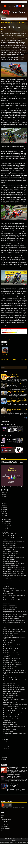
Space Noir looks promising (10, 675)
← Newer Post (4, 359)
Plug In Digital (4, 24)
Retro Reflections (5, 826)
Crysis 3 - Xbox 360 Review (10, 597)
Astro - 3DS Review (8, 697)
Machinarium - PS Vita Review (10, 640)
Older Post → (24, 359)
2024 (3, 496)
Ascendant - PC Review (9, 609)
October (6, 523)
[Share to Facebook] (6, 342)
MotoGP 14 (15, 22)
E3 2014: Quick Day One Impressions (12, 662)
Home (2, 22)
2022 (3, 501)
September (6, 525)
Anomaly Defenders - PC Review (11, 583)
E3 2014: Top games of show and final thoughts (14, 631)
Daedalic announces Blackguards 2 (11, 618)
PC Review (22, 22)
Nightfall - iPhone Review (9, 737)
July (5, 530)
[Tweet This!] (6, 339)
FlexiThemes (6, 842)
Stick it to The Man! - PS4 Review (11, 710)
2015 (3, 515)
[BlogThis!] (4, 342)
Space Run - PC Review (9, 635)
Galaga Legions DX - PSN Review (11, 685)
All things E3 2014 (7, 642)
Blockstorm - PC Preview (9, 660)
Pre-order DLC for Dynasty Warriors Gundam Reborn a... (14, 585)
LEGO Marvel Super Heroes (10, 666)
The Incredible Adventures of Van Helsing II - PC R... (14, 727)
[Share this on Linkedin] (9, 339)
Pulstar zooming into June (9, 722)
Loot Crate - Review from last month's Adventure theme (15, 700)
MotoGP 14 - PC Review (10, 27)
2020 (3, 505)
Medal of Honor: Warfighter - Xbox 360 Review (14, 569)
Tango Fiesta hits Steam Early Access (12, 664)
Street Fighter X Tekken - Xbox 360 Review (14, 689)
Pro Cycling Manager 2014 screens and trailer (14, 567)
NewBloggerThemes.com (23, 842)
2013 (3, 751)
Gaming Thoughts (5, 824)
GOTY (2, 833)
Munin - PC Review (8, 593)
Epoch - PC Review (8, 668)
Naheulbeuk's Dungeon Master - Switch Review (16, 784)
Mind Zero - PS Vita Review (10, 693)
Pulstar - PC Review (8, 603)
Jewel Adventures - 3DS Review (11, 706)
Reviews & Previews (6, 819)
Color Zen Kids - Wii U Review (10, 551)
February (6, 746)
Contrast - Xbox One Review (10, 535)
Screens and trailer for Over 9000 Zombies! (13, 687)
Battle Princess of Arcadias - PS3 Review (13, 571)
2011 (3, 755)
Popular (3, 764)
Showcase (3, 830)
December (6, 519)
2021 (3, 503)
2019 (3, 507)
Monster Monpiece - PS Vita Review (12, 691)
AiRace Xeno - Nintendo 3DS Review (12, 581)
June (5, 532)
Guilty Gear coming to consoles (10, 695)
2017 (3, 511)
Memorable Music (5, 828)
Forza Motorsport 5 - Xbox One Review (12, 658)
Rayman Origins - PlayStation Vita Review (13, 616)
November (6, 521)
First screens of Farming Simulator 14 (12, 712)
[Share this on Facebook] (4, 339)
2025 (3, 494)
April (5, 741)
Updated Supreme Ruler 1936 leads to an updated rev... (15, 680)
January (6, 748)
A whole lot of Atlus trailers (10, 605)
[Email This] (2, 342)
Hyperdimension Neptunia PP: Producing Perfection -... (13, 719)
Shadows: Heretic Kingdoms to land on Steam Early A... (14, 734)
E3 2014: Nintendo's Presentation (11, 653)
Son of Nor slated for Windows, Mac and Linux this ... (14, 673)
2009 (3, 759)
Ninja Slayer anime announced (10, 561)
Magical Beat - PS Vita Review (10, 565)
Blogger (14, 840)
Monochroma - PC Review (9, 729)
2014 (3, 518)
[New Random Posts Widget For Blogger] (25, 418)
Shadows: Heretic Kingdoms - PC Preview (13, 563)
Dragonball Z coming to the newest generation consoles (14, 576)
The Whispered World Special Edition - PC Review (13, 600)
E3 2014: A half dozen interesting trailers (13, 644)
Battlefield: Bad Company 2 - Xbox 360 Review (14, 579)
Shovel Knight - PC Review (9, 549)
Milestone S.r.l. (9, 22)
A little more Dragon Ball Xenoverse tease (13, 557)
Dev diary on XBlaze (8, 646)
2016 (3, 513)
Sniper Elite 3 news (8, 731)
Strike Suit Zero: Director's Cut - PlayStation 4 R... (15, 708)
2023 (3, 499)
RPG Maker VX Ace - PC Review (11, 716)
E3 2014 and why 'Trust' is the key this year (13, 670)
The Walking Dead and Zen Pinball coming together (13, 655)
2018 (3, 509)
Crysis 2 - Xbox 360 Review (10, 607)
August (5, 528)
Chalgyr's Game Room (15, 838)
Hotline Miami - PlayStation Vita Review (13, 629)
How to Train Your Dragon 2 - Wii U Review (13, 573)
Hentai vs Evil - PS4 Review (14, 776)
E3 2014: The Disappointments (10, 633)
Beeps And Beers (5, 821)
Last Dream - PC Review (9, 559)
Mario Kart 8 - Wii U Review (10, 702)
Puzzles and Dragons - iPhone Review (12, 714)
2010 (3, 757)
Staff (2, 817)
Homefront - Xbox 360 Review (10, 588)
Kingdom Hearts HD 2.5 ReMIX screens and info (15, 704)
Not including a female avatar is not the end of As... (14, 611)
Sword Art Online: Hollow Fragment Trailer (14, 595)
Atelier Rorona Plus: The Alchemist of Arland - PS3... (14, 538)
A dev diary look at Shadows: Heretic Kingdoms (15, 614)
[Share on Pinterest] (8, 339)
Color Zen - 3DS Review (9, 545)
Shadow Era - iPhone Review (10, 724)
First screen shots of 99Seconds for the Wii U (14, 541)
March (5, 744)
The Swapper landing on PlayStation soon (13, 547)
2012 (3, 753)
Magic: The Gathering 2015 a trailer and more (14, 620)
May (5, 739)
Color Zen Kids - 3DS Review (10, 543)
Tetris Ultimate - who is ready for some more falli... (14, 638)
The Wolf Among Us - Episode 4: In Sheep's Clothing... (14, 591)
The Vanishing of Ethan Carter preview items (14, 533)
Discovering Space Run (9, 683)
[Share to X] (5, 342)
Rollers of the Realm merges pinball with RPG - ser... (14, 626)
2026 (3, 492)
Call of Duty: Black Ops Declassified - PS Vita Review (14, 623)
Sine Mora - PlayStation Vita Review (12, 648)
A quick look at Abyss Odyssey (10, 553)
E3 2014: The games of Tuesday (11, 650)
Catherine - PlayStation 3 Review (11, 677)
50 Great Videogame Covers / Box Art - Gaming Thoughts (17, 768)
